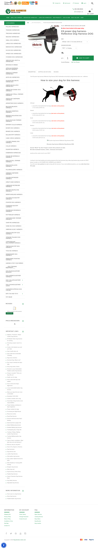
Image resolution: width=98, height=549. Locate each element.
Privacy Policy (7, 516)
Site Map (6, 523)
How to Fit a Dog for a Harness (14, 446)
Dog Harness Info (11, 451)
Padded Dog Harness (12, 474)
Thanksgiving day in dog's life (14, 429)
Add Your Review (75, 62)
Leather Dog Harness (12, 453)
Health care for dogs (12, 377)
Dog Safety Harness (12, 480)
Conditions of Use (8, 521)
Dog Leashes (38, 523)
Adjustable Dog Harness (13, 482)
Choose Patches (66, 45)
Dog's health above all (12, 351)
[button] (92, 3)
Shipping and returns (44, 71)
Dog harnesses (10, 449)
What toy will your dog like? (13, 444)
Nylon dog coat (10, 469)
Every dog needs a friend (13, 366)
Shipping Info (7, 514)
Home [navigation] (28, 23)
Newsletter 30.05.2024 (12, 396)
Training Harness (39, 516)
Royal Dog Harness (12, 416)
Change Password (23, 516)
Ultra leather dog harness (13, 456)
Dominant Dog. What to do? (14, 360)
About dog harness (11, 496)
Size (62, 39)
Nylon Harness (38, 514)
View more (9, 313)
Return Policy (7, 518)
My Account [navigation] (67, 3)
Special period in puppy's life (14, 422)
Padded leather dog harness (14, 498)
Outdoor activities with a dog (14, 398)
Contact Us (79, 11)
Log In (84, 3)
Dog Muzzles (38, 521)
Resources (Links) (11, 413)
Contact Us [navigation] (57, 3)
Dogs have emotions (12, 357)
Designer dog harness (12, 466)
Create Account (23, 518)
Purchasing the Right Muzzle (14, 411)
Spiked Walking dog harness (14, 425)
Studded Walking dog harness (14, 427)
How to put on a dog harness (14, 494)
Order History (22, 514)
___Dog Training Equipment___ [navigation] (36, 22)
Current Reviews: (65, 62)
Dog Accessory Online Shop (14, 471)
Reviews (56, 71)
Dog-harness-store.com (19, 539)
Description (32, 71)
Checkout (76, 3)
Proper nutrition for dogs (13, 409)
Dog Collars (37, 518)
